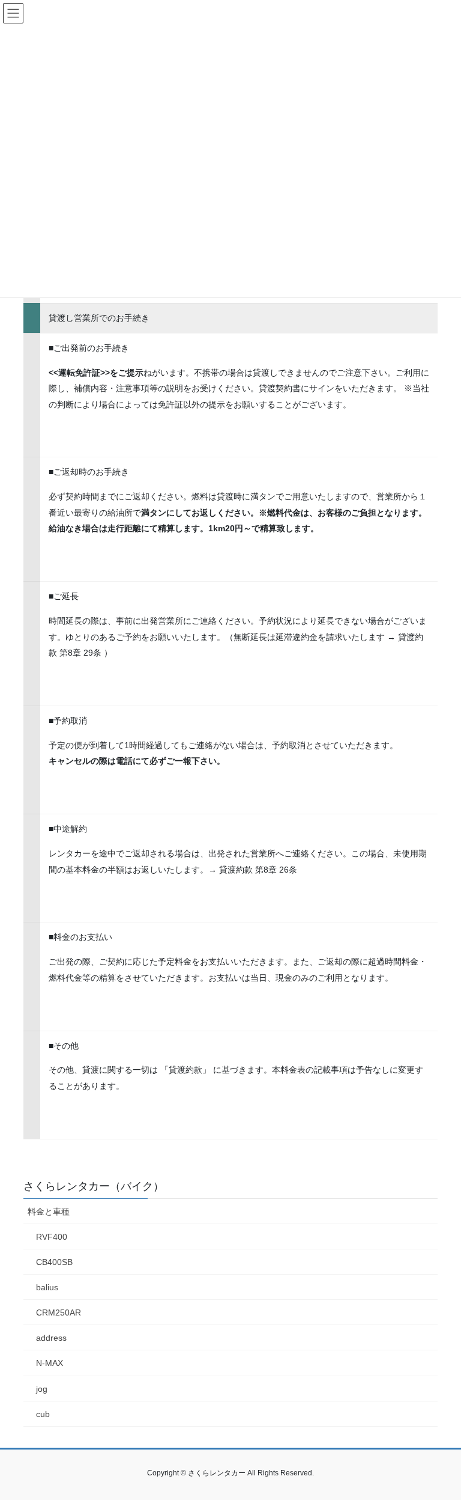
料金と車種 (49, 1211)
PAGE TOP (439, 1444)
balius (47, 1287)
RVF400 (51, 1237)
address (51, 1338)
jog (41, 1389)
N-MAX (49, 1363)
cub (43, 1414)
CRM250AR (58, 1312)
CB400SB (54, 1262)
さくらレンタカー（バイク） (93, 1186)
